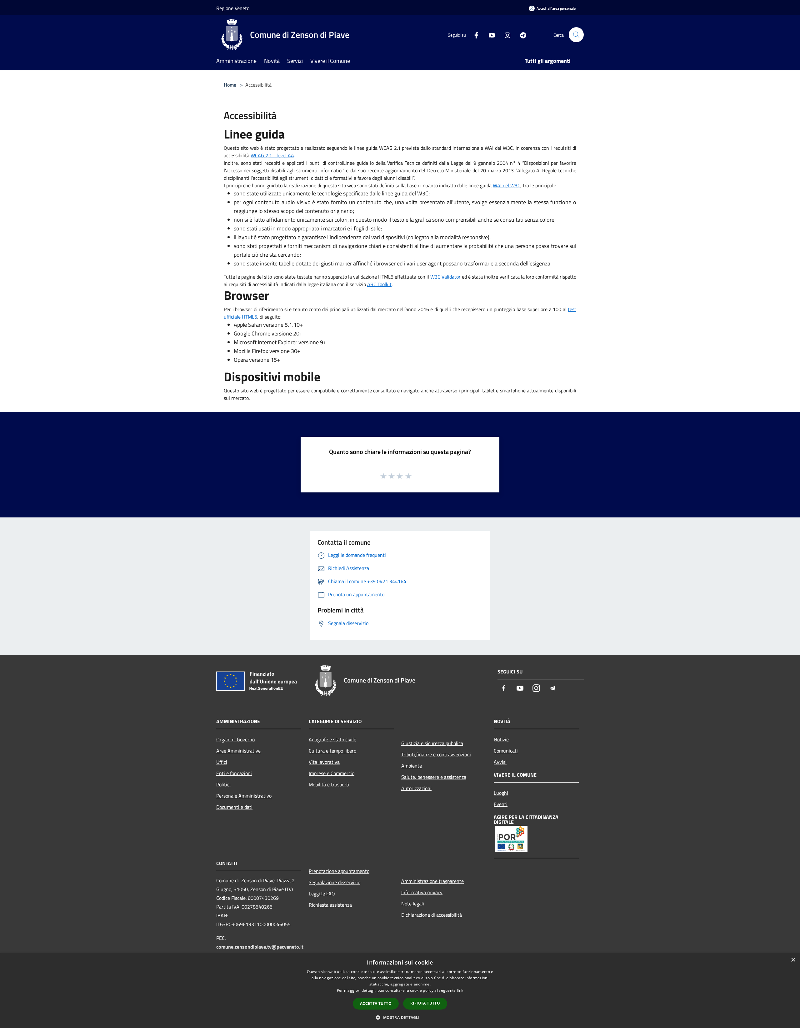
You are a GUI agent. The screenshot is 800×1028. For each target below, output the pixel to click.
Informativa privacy (421, 892)
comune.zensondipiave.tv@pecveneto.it (259, 946)
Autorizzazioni (416, 788)
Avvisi (500, 762)
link (460, 990)
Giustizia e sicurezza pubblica (432, 743)
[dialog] (400, 990)
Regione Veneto (232, 8)
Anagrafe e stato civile (332, 739)
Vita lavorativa (324, 762)
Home (230, 84)
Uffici (221, 762)
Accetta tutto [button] (376, 1003)
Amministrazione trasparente (432, 881)
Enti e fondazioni (234, 773)
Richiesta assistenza (330, 905)
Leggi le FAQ (322, 893)
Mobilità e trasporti (329, 784)
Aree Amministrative (238, 750)
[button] (399, 1017)
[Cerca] (576, 34)
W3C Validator (445, 276)
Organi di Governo (235, 739)
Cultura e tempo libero (332, 750)
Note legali (412, 903)
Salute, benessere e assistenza (433, 777)
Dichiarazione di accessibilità (431, 915)
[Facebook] (474, 34)
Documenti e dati (234, 807)
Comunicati (506, 750)
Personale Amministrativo (244, 795)
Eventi (501, 804)
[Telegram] (520, 34)
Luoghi (501, 793)
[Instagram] (505, 34)
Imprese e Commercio (331, 773)
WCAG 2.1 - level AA (272, 155)
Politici (223, 784)
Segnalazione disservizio (334, 882)
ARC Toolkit (379, 284)
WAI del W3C (506, 185)
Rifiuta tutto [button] (425, 1003)
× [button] (793, 960)
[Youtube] (489, 34)
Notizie (501, 739)
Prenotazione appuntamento (339, 871)
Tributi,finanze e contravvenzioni (436, 754)
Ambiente (411, 765)
